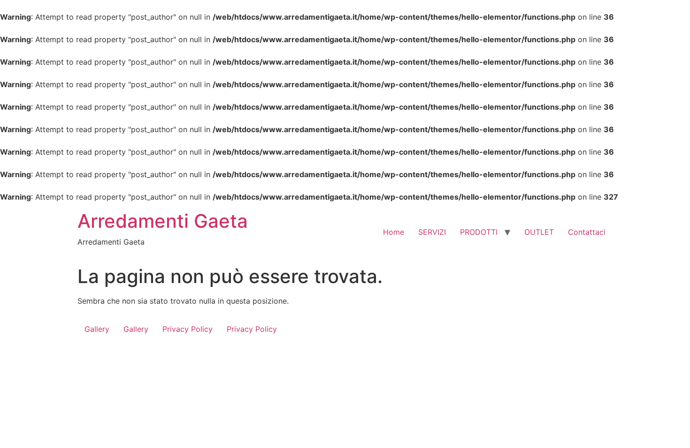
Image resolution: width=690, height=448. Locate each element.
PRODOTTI (479, 232)
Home (393, 232)
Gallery (96, 329)
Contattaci (587, 232)
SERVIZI (432, 232)
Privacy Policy (187, 329)
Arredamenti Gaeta (162, 220)
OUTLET (539, 232)
